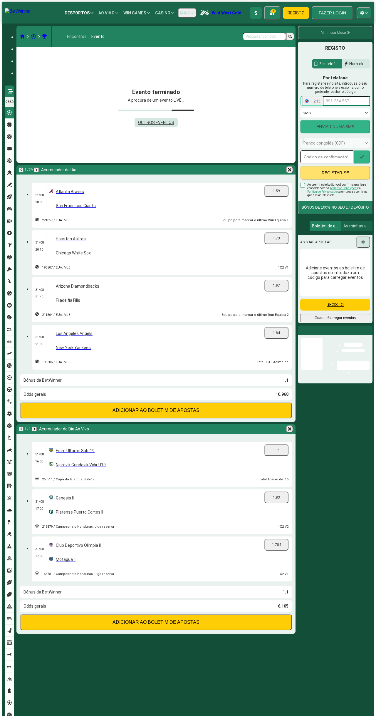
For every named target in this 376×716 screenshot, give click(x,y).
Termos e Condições (343, 200)
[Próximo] (36, 169)
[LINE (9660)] (22, 36)
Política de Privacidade (322, 204)
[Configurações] (363, 254)
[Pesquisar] (290, 36)
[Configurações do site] (364, 13)
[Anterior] (21, 169)
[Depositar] (256, 13)
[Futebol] (33, 36)
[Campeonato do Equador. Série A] (44, 36)
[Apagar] (289, 169)
